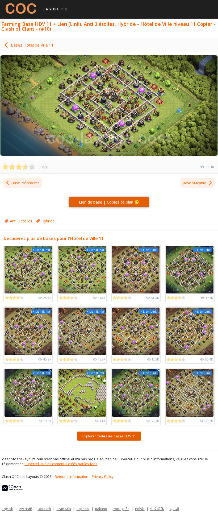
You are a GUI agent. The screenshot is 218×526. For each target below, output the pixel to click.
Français (64, 508)
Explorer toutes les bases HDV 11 (109, 436)
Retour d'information (71, 476)
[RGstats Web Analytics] (12, 489)
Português (121, 508)
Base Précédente (26, 182)
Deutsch (44, 508)
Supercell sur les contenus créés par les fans (60, 463)
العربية (174, 508)
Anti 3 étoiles (21, 220)
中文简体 (157, 508)
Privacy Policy (103, 476)
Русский (25, 508)
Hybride (47, 220)
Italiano (101, 508)
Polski (140, 508)
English (7, 508)
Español (83, 508)
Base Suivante (194, 182)
